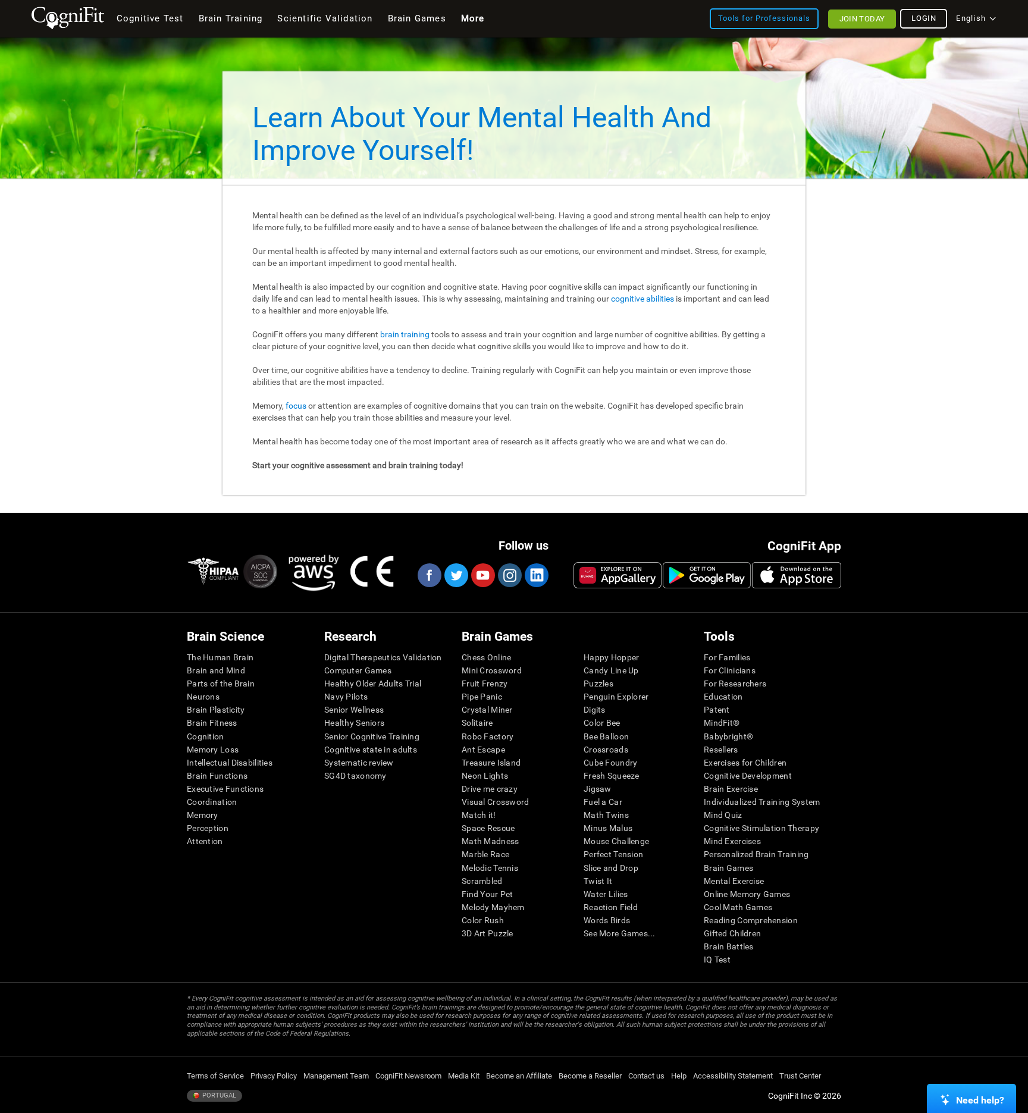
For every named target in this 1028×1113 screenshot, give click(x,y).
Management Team (336, 1075)
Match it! (479, 815)
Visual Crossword (495, 802)
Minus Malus (608, 828)
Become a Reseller (590, 1075)
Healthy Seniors (354, 723)
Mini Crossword (492, 670)
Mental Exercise (734, 881)
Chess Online (486, 657)
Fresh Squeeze (612, 775)
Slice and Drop (611, 868)
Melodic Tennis (490, 868)
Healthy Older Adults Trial (372, 683)
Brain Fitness (212, 723)
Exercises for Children (745, 762)
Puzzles (598, 683)
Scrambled (482, 881)
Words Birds (607, 920)
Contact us (646, 1075)
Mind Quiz (723, 815)
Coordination (212, 802)
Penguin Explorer (616, 696)
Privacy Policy (273, 1075)
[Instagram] (509, 575)
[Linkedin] (536, 575)
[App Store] (796, 575)
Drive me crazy (490, 789)
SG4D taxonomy (355, 775)
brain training (405, 334)
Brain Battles (729, 946)
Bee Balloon (606, 736)
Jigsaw (598, 789)
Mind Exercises (732, 841)
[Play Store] (707, 575)
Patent (717, 709)
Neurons (203, 696)
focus (296, 405)
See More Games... (620, 933)
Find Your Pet (487, 894)
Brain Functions (217, 775)
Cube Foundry (610, 762)
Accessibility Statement (733, 1075)
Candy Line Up (611, 670)
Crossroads (606, 749)
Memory (202, 815)
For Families (727, 657)
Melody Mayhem (493, 907)
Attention (205, 841)
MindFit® (721, 723)
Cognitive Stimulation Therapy (761, 828)
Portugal (218, 1095)
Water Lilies (606, 894)
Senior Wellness (354, 709)
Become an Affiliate (519, 1075)
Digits (595, 709)
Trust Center (800, 1075)
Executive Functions (225, 789)
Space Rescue (488, 828)
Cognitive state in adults (370, 749)
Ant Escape (483, 749)
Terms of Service (215, 1075)
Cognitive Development (748, 775)
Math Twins (606, 815)
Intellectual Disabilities (229, 762)
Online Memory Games (747, 894)
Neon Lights (485, 775)
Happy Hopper (611, 657)
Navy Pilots (346, 696)
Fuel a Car (603, 802)
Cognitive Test (150, 18)
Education (723, 696)
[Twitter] (455, 575)
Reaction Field (611, 907)
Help (679, 1075)
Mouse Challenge (616, 841)
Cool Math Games (738, 907)
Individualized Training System (762, 802)
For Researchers (735, 683)
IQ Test (717, 959)
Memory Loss (213, 749)
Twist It (598, 881)
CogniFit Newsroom (408, 1075)
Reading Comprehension (751, 920)
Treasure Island (491, 762)
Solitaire (477, 723)
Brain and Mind (216, 670)
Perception (207, 828)
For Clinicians (730, 670)
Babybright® (728, 736)
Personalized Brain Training (756, 854)
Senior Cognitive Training (371, 736)
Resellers (721, 749)
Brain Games (728, 868)
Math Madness (490, 841)
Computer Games (357, 670)
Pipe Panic (482, 696)
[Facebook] (428, 575)
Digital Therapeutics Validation (383, 657)
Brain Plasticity (216, 709)
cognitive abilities (642, 298)
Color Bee (602, 723)
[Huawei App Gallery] (617, 575)
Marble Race (485, 854)
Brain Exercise (731, 789)
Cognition (205, 736)
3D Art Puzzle (487, 933)
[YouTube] (482, 575)
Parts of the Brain (221, 683)
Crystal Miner (487, 709)
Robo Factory (487, 736)
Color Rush (483, 920)
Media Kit (463, 1075)
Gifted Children (732, 933)
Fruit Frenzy (484, 683)
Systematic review (359, 762)
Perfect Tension (613, 854)
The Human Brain (220, 657)
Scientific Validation (324, 18)
